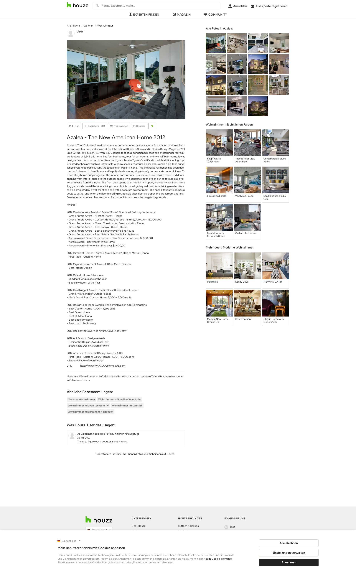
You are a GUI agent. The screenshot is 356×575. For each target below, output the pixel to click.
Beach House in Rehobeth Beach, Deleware (216, 235)
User (79, 31)
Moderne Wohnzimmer (81, 399)
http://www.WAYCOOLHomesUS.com (102, 365)
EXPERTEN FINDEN (146, 14)
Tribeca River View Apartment (245, 160)
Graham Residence (245, 233)
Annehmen (288, 562)
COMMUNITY (217, 14)
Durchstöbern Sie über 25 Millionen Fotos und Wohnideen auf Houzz (134, 454)
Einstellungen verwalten (289, 552)
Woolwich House (244, 196)
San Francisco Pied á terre (274, 197)
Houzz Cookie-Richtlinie (218, 558)
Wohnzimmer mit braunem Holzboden (90, 411)
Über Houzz (139, 526)
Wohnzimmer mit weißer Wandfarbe (119, 399)
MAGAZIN (184, 14)
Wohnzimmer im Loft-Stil (127, 405)
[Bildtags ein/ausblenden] (152, 126)
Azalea (227, 28)
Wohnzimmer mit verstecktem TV (88, 405)
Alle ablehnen (289, 543)
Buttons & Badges (188, 526)
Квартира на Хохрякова (214, 160)
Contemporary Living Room (274, 160)
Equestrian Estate (216, 196)
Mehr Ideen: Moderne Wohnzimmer (230, 247)
